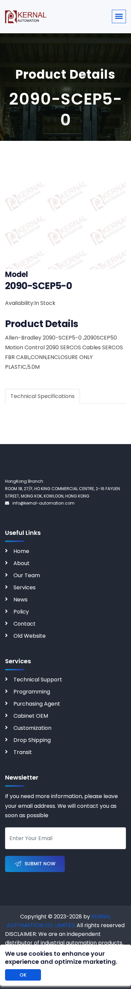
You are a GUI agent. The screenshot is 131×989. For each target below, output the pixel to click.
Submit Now (40, 863)
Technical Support (37, 679)
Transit (22, 752)
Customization (32, 728)
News (20, 599)
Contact (24, 624)
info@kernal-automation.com (43, 503)
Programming (31, 692)
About (21, 563)
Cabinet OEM (30, 716)
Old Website (29, 636)
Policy (21, 612)
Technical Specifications (42, 396)
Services (24, 587)
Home (21, 551)
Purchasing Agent (36, 704)
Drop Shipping (32, 740)
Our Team (26, 575)
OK (23, 975)
